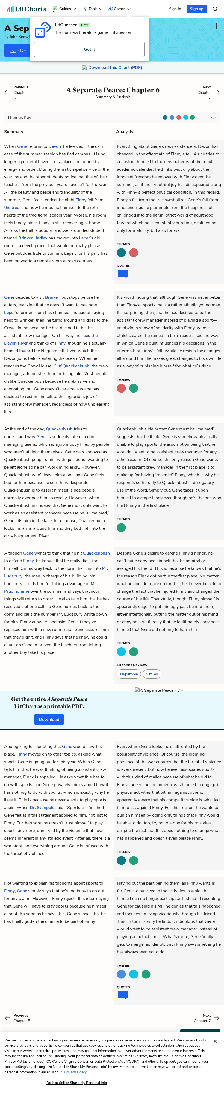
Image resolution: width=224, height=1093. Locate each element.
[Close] (215, 1041)
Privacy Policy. (75, 1072)
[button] (129, 674)
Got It (89, 49)
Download (49, 720)
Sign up (196, 8)
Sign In (175, 8)
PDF (21, 50)
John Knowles (21, 36)
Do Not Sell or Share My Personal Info (76, 1082)
